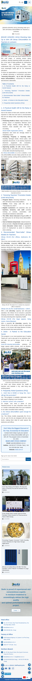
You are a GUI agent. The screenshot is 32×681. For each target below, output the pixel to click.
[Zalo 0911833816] (2, 672)
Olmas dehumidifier (9, 153)
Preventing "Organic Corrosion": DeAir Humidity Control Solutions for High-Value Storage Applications (15, 541)
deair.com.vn (19, 449)
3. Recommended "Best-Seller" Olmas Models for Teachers (16, 96)
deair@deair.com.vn (8, 627)
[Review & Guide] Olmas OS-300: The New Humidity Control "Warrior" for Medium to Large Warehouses (15, 568)
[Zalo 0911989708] (2, 665)
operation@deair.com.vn (10, 642)
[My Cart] (22, 2)
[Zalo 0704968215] (29, 668)
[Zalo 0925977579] (2, 676)
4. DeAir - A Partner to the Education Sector (15, 100)
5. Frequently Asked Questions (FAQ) (13, 103)
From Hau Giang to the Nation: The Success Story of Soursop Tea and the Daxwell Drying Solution (14, 488)
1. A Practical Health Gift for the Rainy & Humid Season (16, 87)
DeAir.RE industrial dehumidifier (10, 344)
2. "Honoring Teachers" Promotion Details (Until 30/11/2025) (16, 91)
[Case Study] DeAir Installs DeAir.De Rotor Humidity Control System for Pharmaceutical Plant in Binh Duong (14, 515)
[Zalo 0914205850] (2, 668)
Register (28, 459)
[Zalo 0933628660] (29, 664)
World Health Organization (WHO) (13, 130)
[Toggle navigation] (29, 2)
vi (25, 2)
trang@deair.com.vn (19, 656)
